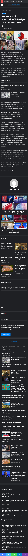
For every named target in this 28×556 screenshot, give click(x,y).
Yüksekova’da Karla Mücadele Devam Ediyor (18, 453)
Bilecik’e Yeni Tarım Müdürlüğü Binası (20, 258)
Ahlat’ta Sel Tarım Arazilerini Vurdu (6, 273)
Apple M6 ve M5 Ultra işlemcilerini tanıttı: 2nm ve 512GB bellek (18, 433)
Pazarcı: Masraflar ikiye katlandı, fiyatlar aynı (6, 259)
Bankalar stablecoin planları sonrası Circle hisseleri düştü (7, 245)
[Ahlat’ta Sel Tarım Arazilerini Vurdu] (7, 268)
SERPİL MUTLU (7, 26)
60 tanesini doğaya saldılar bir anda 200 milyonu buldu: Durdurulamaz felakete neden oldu (13, 397)
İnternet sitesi (4, 319)
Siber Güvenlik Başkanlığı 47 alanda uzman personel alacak (18, 379)
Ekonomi (10, 10)
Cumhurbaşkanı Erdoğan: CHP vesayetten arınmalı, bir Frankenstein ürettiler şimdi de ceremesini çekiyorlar (18, 475)
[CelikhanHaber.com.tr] (14, 5)
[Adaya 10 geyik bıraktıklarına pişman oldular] (6, 405)
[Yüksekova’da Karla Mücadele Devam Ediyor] (6, 455)
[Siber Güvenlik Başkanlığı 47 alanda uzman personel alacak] (6, 379)
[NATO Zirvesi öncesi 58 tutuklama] (6, 448)
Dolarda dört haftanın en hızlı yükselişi (13, 1)
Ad (2, 307)
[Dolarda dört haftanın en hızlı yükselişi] (5, 95)
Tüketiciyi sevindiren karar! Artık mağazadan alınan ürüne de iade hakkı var (20, 268)
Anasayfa (5, 10)
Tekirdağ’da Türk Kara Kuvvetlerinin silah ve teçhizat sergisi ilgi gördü (14, 417)
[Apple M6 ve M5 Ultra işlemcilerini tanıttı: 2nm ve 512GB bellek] (6, 434)
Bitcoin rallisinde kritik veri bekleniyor (20, 251)
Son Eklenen (14, 341)
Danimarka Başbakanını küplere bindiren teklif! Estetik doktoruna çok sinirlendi (13, 427)
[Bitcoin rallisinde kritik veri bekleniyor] (21, 246)
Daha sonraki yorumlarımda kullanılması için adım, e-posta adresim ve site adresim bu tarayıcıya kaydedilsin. (13, 327)
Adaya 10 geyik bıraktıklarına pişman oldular (17, 404)
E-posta (3, 313)
